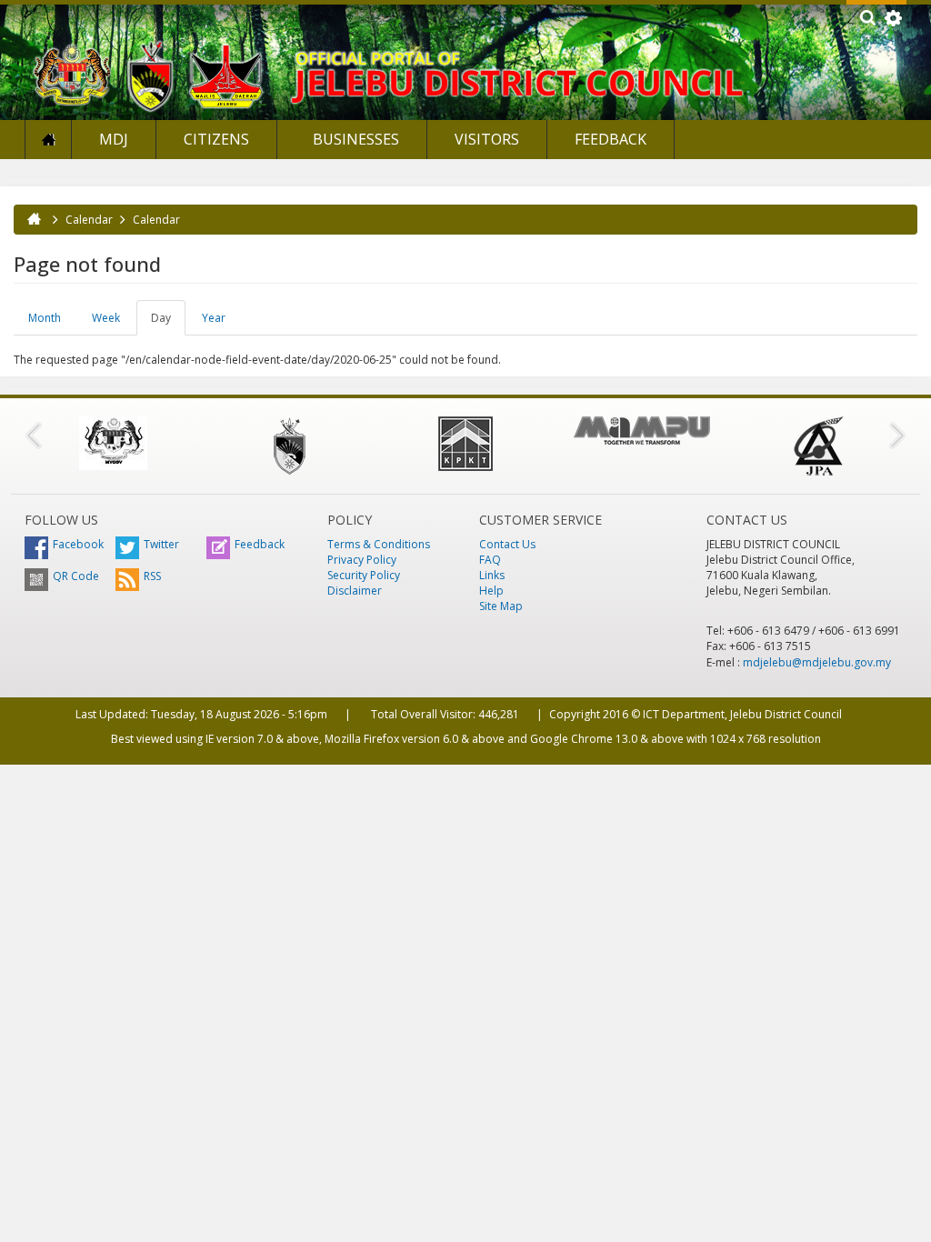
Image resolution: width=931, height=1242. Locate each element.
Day (168, 323)
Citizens (216, 139)
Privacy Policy (361, 559)
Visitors (487, 139)
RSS (152, 576)
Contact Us (507, 544)
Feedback (610, 139)
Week (106, 318)
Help (491, 590)
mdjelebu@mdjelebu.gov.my (817, 662)
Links (492, 575)
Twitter (161, 544)
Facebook (78, 544)
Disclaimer (354, 590)
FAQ (490, 559)
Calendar (89, 219)
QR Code (76, 576)
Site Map (501, 606)
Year (213, 318)
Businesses (354, 139)
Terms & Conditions (378, 544)
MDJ (113, 139)
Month (44, 318)
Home (48, 139)
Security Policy (363, 575)
